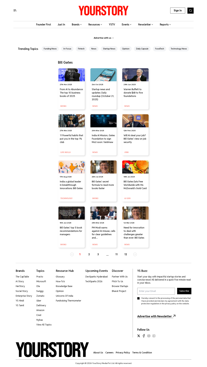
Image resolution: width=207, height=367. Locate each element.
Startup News (109, 48)
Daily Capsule (142, 48)
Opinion (125, 48)
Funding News (50, 48)
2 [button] (89, 254)
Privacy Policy (123, 352)
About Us (98, 352)
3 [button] (98, 254)
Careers (109, 352)
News (93, 48)
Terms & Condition (142, 352)
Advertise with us (102, 38)
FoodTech (159, 48)
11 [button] (116, 254)
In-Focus (67, 48)
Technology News (179, 48)
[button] (72, 254)
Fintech (81, 48)
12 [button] (125, 254)
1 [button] (79, 254)
